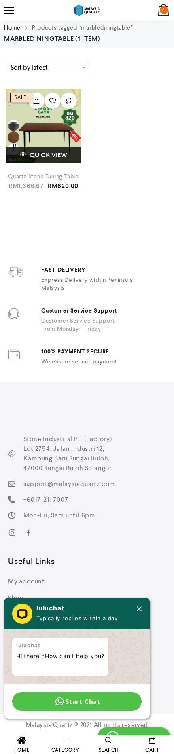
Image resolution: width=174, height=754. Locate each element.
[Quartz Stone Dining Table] (43, 126)
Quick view (47, 155)
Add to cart (36, 101)
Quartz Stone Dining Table (43, 176)
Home (12, 27)
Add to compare (69, 101)
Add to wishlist (53, 101)
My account (26, 581)
